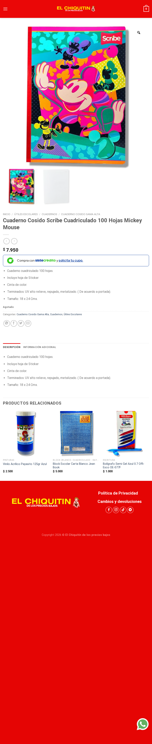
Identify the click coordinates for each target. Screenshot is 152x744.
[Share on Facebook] (13, 323)
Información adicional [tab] (39, 347)
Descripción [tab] (11, 347)
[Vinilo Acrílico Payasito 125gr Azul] (26, 434)
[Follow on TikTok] (123, 510)
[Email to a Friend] (28, 323)
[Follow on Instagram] (116, 510)
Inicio (6, 214)
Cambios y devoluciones (120, 501)
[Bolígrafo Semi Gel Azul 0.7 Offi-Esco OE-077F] (126, 434)
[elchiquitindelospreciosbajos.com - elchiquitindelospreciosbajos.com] (76, 9)
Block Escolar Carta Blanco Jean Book (74, 465)
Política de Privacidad (119, 493)
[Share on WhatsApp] (6, 323)
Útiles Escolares (26, 214)
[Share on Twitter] (21, 323)
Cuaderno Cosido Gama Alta (80, 214)
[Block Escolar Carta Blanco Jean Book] (76, 434)
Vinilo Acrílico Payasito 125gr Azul (25, 464)
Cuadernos (49, 214)
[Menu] (5, 9)
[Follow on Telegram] (130, 510)
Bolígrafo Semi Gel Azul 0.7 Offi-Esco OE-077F (123, 465)
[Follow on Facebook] (108, 510)
